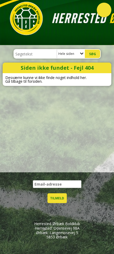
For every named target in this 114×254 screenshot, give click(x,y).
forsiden (35, 81)
